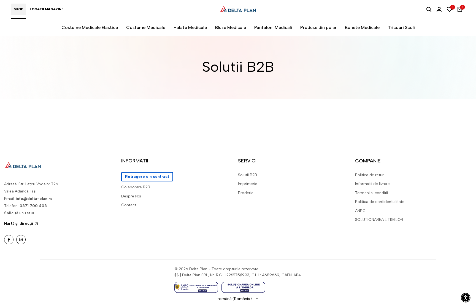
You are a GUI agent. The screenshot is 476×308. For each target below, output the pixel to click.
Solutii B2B (247, 175)
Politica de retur (369, 175)
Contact (128, 205)
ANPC (360, 210)
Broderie (245, 193)
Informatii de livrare (372, 183)
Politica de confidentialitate (379, 201)
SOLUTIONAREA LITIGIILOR (379, 219)
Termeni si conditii (371, 193)
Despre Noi (131, 196)
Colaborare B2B (135, 187)
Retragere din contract (147, 176)
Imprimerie (247, 183)
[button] (465, 297)
